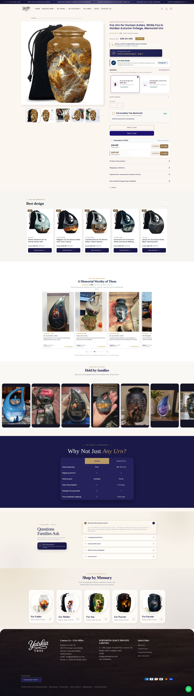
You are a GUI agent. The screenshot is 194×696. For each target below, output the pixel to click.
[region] (97, 231)
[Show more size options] (168, 97)
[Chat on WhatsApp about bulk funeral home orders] (189, 689)
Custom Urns (143, 649)
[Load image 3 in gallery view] (63, 115)
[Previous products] (160, 203)
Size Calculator (143, 656)
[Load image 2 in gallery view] (48, 115)
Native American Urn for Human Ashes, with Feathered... (37, 240)
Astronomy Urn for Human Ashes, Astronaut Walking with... (124, 240)
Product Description (117, 161)
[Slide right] (102, 115)
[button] (162, 9)
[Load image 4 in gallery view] (78, 115)
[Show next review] (107, 352)
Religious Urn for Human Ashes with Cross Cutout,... (68, 240)
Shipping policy (87, 687)
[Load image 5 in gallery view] (93, 115)
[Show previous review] (87, 352)
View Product (39, 250)
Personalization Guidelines (124, 119)
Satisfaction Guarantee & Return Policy (125, 174)
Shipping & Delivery (117, 168)
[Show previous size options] (164, 97)
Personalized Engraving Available (123, 181)
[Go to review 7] (96, 351)
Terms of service (75, 687)
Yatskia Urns (31, 687)
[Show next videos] (99, 379)
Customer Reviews (145, 652)
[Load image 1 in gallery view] (33, 115)
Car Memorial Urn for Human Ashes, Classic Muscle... (96, 240)
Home (33, 18)
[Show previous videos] (95, 379)
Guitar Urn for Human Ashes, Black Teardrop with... (153, 240)
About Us (141, 645)
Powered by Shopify (41, 687)
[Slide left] (23, 115)
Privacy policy (64, 687)
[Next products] (165, 203)
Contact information (100, 687)
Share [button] (114, 187)
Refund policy (53, 687)
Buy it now (131, 133)
